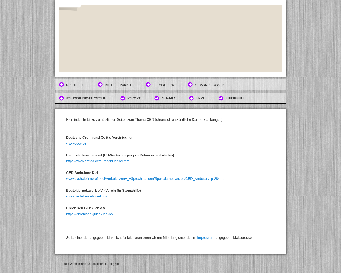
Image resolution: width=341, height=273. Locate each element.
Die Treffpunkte (118, 84)
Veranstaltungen (210, 84)
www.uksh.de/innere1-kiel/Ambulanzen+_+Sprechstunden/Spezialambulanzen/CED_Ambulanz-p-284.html (146, 179)
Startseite (75, 84)
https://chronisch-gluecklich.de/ (89, 214)
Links (200, 98)
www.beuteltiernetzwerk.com (88, 196)
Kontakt (134, 98)
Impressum (235, 98)
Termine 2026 (163, 84)
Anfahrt (168, 98)
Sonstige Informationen (86, 98)
